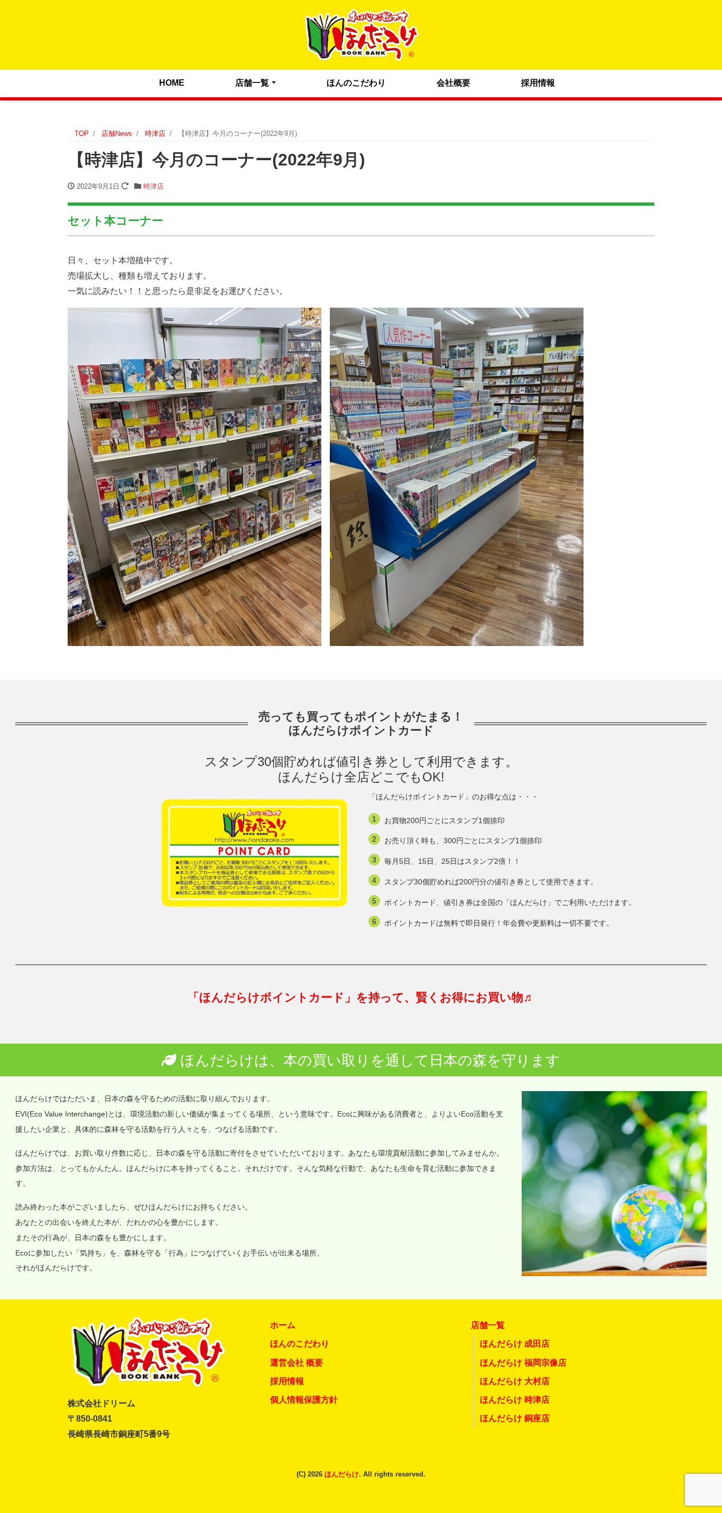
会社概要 (453, 82)
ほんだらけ (342, 1474)
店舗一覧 (252, 82)
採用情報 (538, 82)
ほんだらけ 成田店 (515, 1343)
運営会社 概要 (296, 1362)
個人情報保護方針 (304, 1399)
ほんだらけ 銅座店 (515, 1418)
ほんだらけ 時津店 (515, 1399)
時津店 (153, 186)
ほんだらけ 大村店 (515, 1381)
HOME (171, 82)
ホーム (282, 1325)
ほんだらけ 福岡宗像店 (523, 1362)
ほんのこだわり (356, 82)
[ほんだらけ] (361, 33)
